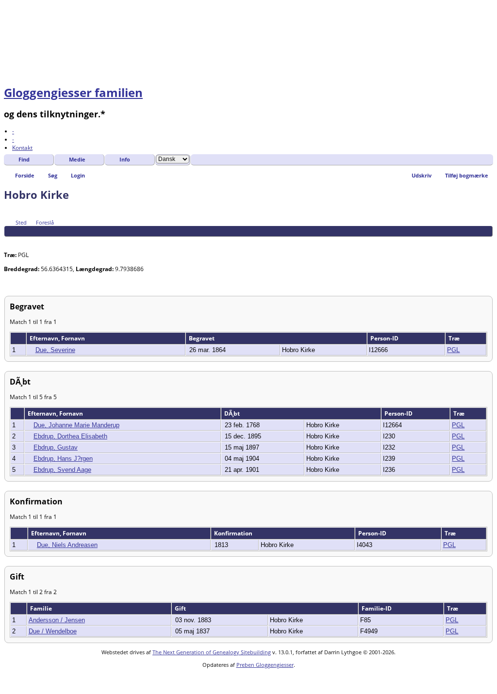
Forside (24, 175)
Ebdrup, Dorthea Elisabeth (70, 436)
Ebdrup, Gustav (55, 447)
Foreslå (45, 222)
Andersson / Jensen (57, 620)
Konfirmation (234, 533)
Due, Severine (55, 350)
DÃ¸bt (232, 413)
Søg (52, 175)
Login (78, 175)
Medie (77, 159)
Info (124, 159)
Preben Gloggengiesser (265, 664)
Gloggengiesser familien (73, 92)
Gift (181, 608)
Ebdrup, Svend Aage (62, 469)
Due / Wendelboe (53, 631)
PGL (453, 350)
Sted (21, 222)
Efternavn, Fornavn (58, 338)
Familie (41, 608)
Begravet (202, 338)
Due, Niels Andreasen (67, 545)
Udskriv (421, 175)
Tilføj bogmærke (466, 175)
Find (24, 159)
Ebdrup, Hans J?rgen (63, 458)
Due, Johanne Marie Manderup (76, 425)
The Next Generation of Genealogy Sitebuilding (211, 652)
